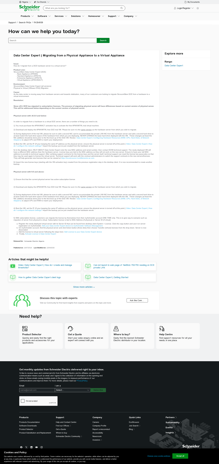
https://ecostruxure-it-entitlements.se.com (77, 158)
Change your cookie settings (158, 456)
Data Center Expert (174, 65)
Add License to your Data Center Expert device (83, 232)
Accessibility (98, 433)
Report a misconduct (101, 429)
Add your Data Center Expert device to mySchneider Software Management (72, 226)
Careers (96, 422)
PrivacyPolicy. (82, 381)
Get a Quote (61, 429)
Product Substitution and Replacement (35, 433)
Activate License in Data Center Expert (40, 234)
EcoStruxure (134, 422)
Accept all (180, 456)
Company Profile (99, 426)
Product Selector (26, 429)
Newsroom (97, 436)
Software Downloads (28, 426)
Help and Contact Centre (66, 422)
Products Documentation (29, 422)
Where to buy (61, 433)
